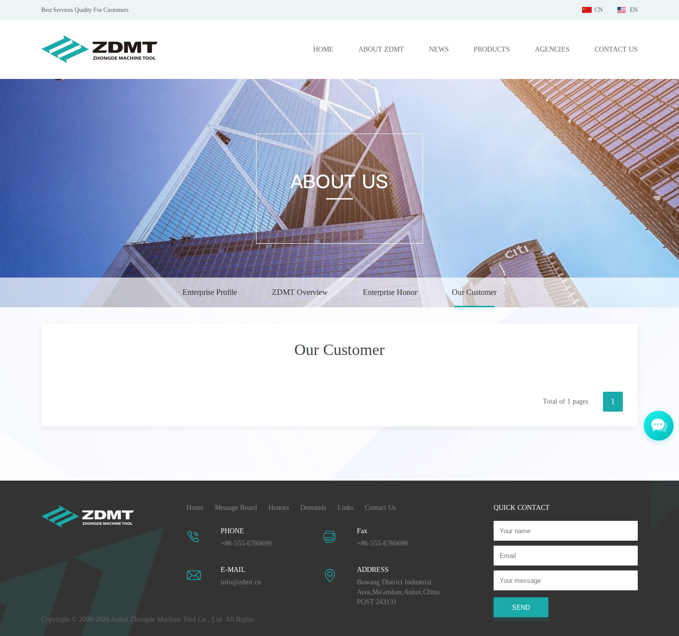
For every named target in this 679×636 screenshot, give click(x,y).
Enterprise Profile (209, 292)
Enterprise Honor (390, 292)
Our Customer (474, 292)
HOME (323, 49)
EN (634, 10)
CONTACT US (616, 49)
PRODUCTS (492, 49)
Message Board (236, 507)
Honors (278, 507)
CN (598, 10)
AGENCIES (552, 49)
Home (194, 507)
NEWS (439, 49)
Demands (313, 507)
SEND (521, 607)
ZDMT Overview (300, 292)
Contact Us (380, 507)
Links (345, 507)
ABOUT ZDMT (381, 49)
